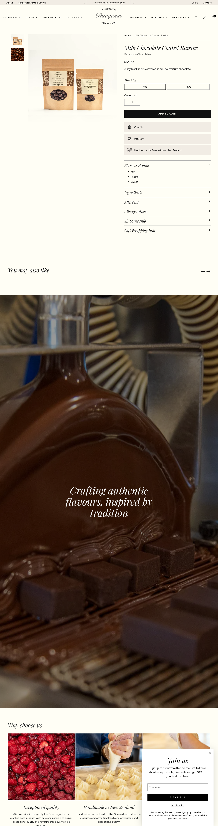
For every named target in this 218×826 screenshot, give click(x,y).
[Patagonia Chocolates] (109, 16)
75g (145, 86)
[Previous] (84, 2)
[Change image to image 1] (17, 40)
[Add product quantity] (137, 102)
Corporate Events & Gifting (32, 2)
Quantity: (130, 95)
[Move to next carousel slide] (208, 271)
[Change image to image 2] (17, 54)
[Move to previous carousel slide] (203, 271)
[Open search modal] (196, 17)
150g (188, 86)
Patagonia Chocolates (137, 54)
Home (127, 35)
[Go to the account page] (205, 17)
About (9, 2)
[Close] (209, 753)
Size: (130, 80)
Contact (207, 2)
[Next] (133, 2)
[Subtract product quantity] (127, 102)
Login (195, 2)
